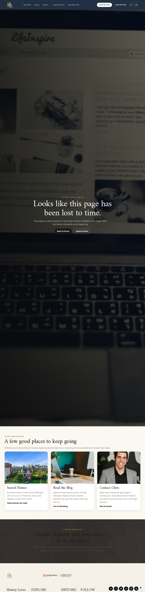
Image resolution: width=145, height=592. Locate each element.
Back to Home (63, 231)
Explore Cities (82, 231)
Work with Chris (73, 5)
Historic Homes (58, 5)
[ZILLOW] (136, 589)
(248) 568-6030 (104, 5)
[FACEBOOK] (111, 589)
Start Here (27, 5)
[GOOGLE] (131, 589)
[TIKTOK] (126, 589)
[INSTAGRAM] (116, 589)
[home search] (131, 5)
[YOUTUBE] (121, 589)
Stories (36, 5)
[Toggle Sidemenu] (136, 5)
